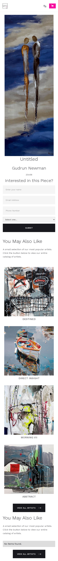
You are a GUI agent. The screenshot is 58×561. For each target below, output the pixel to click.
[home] (5, 6)
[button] (45, 5)
